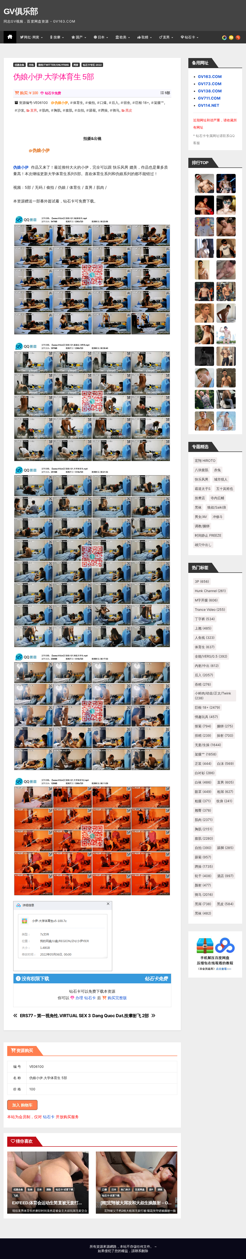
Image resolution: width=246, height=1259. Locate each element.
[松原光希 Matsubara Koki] (226, 226)
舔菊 (92, 110)
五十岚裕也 (224, 489)
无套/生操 (208, 745)
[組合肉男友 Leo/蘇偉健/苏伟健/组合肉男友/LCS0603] (204, 226)
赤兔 (217, 470)
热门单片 (125, 1189)
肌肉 (45, 110)
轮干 (203, 876)
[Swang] (204, 204)
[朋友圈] (224, 37)
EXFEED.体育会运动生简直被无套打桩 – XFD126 (56, 1203)
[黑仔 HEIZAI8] (226, 291)
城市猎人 (221, 479)
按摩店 (200, 498)
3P (202, 581)
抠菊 (203, 726)
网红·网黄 (32, 37)
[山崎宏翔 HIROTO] (204, 183)
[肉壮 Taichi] (204, 399)
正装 (203, 763)
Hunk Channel (210, 591)
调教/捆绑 (202, 526)
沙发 (21, 110)
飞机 (15, 1195)
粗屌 (225, 792)
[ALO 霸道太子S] (226, 312)
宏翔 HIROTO (205, 460)
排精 (203, 735)
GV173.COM (209, 83)
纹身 (224, 801)
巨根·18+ (142, 103)
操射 (225, 735)
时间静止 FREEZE (208, 535)
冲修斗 (218, 517)
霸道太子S (202, 489)
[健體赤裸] (226, 334)
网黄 (76, 64)
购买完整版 (117, 997)
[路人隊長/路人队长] (226, 355)
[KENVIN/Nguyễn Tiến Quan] (226, 183)
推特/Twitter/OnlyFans (53, 64)
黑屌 (203, 904)
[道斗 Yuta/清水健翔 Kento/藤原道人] (204, 312)
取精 (145, 37)
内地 (31, 64)
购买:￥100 (29, 93)
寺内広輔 (217, 498)
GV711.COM (209, 98)
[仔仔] (204, 355)
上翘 (203, 628)
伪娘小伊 (61, 103)
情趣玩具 (206, 717)
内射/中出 (207, 666)
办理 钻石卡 (85, 997)
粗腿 (203, 801)
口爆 (103, 103)
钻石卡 (49, 1116)
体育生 (78, 103)
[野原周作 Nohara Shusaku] (204, 420)
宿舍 (126, 103)
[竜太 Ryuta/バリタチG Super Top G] (226, 247)
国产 (80, 37)
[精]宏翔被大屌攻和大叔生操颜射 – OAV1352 (142, 1203)
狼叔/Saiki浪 (216, 507)
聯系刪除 (141, 1251)
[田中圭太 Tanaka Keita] (204, 334)
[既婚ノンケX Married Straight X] (226, 269)
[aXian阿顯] (226, 377)
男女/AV (201, 517)
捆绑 (225, 726)
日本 (102, 37)
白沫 (225, 763)
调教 (48, 1189)
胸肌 (57, 110)
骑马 (116, 110)
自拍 (80, 110)
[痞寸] (204, 291)
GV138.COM (210, 91)
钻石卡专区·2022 (92, 64)
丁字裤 (205, 619)
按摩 (58, 37)
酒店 (225, 876)
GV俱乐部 (21, 11)
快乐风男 (201, 479)
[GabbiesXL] (204, 377)
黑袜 (198, 507)
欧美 (124, 37)
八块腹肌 (201, 470)
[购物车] (231, 37)
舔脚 (225, 848)
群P (151, 1189)
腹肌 (69, 110)
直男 (167, 37)
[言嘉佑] (204, 247)
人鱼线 (205, 637)
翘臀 (203, 810)
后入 (115, 103)
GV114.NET (208, 105)
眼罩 (203, 792)
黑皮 (128, 110)
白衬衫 (205, 773)
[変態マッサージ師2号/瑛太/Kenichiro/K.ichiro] (204, 269)
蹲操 (104, 110)
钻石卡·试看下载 (64, 1189)
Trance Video (210, 609)
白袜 (203, 782)
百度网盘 (140, 1189)
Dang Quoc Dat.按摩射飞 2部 (120, 1015)
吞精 (203, 684)
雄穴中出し (203, 545)
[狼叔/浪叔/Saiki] (226, 204)
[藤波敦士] (226, 420)
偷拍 (91, 103)
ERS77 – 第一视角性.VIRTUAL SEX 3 (55, 1015)
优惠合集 (19, 64)
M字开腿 (206, 600)
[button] (237, 37)
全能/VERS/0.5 (211, 656)
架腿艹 (159, 103)
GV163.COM (210, 76)
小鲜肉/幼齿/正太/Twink (213, 695)
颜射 (203, 885)
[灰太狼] (226, 399)
